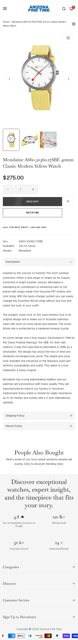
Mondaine (25, 250)
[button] (68, 79)
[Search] (64, 8)
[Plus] (33, 189)
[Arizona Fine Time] (39, 8)
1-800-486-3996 (38, 227)
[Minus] (8, 189)
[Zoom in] (68, 38)
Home (6, 21)
